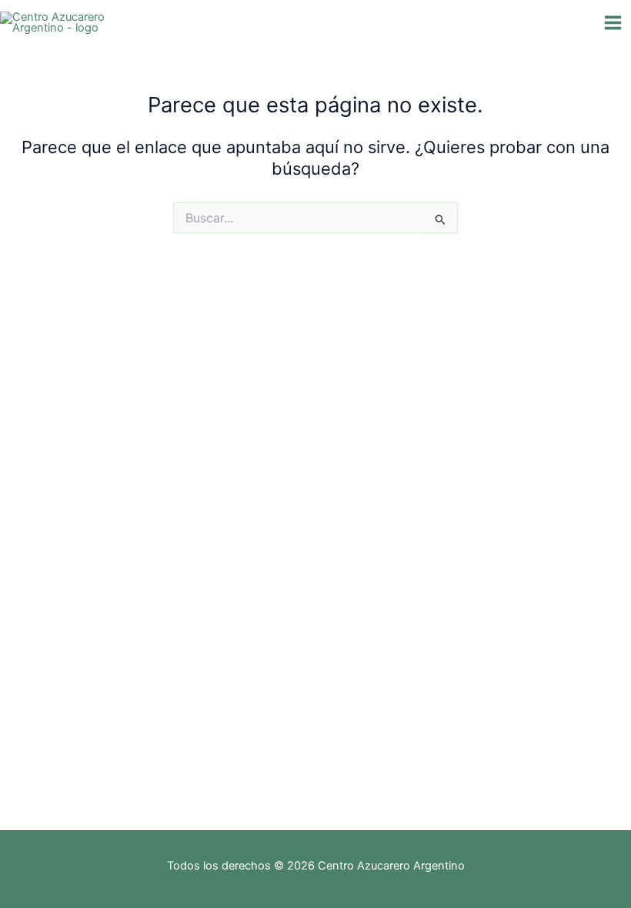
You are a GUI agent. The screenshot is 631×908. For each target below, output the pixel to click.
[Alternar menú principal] (613, 23)
